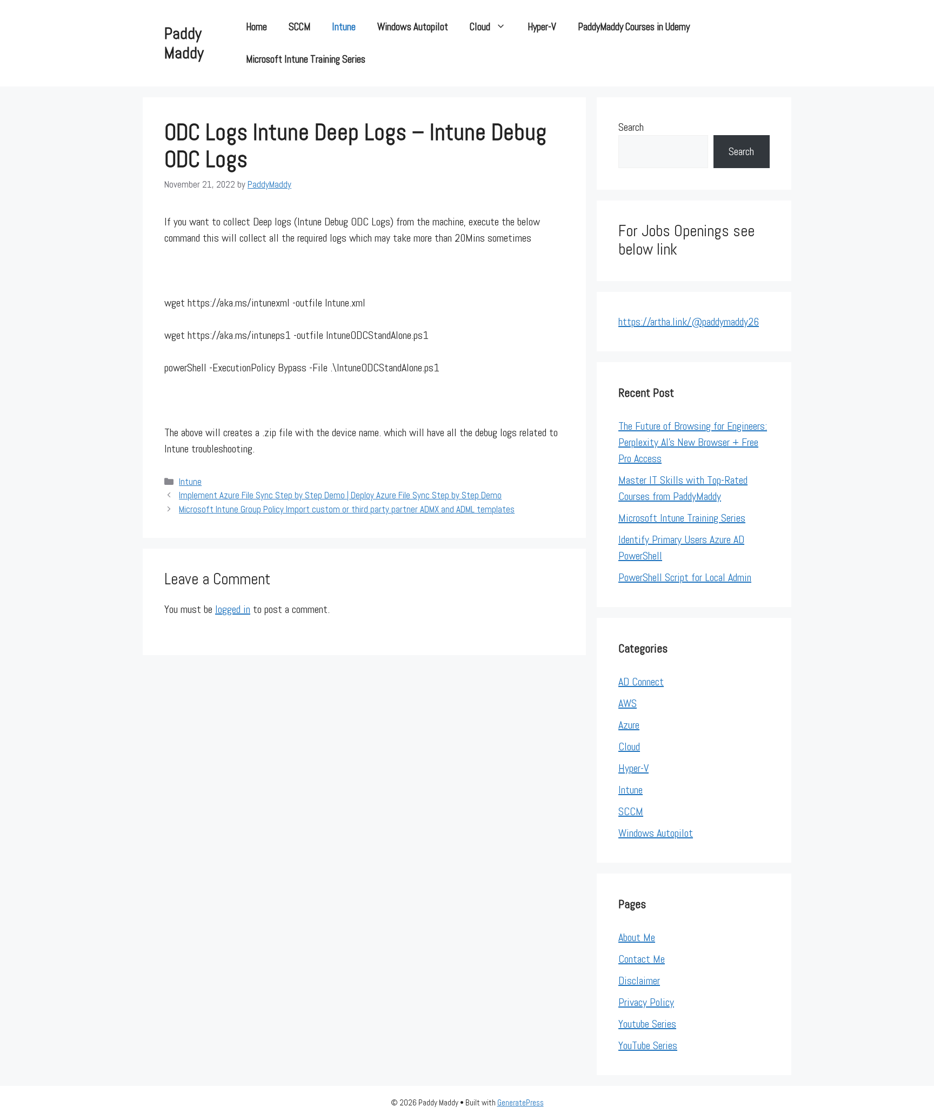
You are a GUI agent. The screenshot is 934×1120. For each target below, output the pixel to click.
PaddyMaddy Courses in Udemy (634, 27)
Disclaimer (639, 981)
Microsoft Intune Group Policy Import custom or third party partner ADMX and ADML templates (347, 509)
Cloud (480, 27)
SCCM (299, 27)
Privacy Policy (646, 1002)
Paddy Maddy (184, 43)
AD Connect (641, 682)
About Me (636, 937)
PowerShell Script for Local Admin (684, 577)
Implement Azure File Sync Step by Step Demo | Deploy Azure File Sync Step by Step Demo (340, 495)
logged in (232, 609)
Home (256, 27)
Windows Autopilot (412, 27)
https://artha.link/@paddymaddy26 (688, 322)
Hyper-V (542, 27)
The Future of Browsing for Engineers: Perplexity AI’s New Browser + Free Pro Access (692, 442)
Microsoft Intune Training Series (305, 59)
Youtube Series (647, 1024)
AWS (627, 703)
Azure (628, 725)
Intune (344, 27)
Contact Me (641, 959)
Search (631, 127)
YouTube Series (647, 1045)
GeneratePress (520, 1102)
